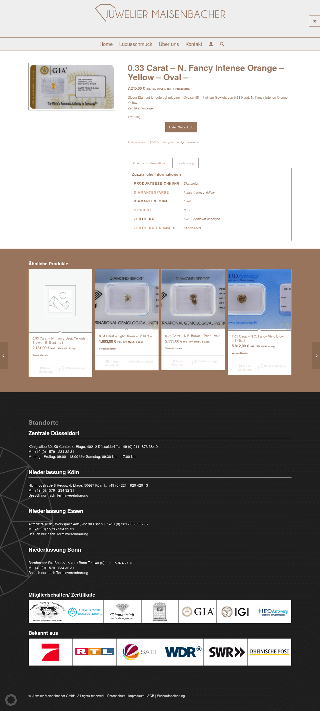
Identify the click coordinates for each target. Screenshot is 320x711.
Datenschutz (116, 695)
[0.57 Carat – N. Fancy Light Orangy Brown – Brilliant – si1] (4, 355)
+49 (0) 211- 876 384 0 (139, 446)
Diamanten (191, 183)
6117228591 (192, 227)
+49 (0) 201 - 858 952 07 (128, 523)
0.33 (187, 210)
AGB (150, 695)
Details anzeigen (75, 368)
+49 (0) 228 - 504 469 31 (113, 562)
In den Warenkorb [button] (45, 369)
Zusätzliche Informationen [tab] (150, 163)
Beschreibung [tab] (186, 163)
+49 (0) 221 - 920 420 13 (128, 485)
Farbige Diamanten (187, 142)
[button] (11, 700)
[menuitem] (106, 44)
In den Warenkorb (181, 127)
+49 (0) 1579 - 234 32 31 (54, 451)
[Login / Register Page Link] (211, 44)
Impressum (136, 695)
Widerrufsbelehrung (171, 695)
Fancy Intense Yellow (199, 192)
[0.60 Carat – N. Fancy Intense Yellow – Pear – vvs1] (316, 355)
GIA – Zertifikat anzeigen (202, 218)
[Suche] (220, 44)
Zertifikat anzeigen (141, 108)
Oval (187, 201)
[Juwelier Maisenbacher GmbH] (160, 20)
